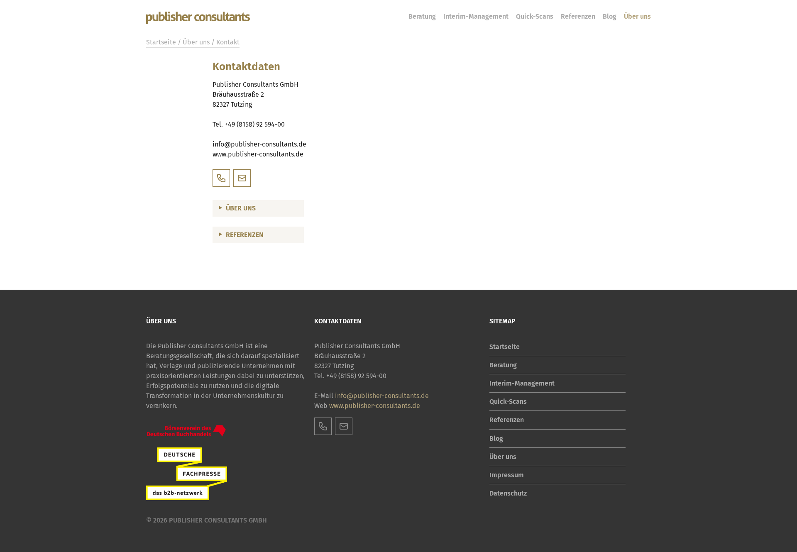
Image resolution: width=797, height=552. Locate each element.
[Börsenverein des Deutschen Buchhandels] (186, 430)
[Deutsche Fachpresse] (186, 473)
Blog (609, 16)
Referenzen (578, 16)
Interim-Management (476, 16)
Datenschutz (508, 493)
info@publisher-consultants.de (259, 144)
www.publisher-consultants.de (374, 406)
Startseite (161, 42)
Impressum (506, 475)
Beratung (422, 16)
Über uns (637, 16)
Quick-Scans (534, 16)
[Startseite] (198, 18)
